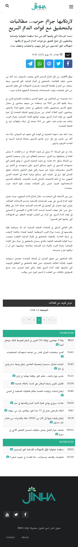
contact (10, 537)
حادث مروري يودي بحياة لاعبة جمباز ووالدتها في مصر (38, 403)
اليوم (68, 55)
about (25, 537)
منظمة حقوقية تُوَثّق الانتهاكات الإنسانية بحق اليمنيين (39, 450)
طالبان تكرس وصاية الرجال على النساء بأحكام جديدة (39, 384)
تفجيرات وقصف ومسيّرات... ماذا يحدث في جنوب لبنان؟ (37, 457)
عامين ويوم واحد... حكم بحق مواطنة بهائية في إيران (40, 376)
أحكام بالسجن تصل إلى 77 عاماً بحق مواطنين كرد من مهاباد (36, 411)
